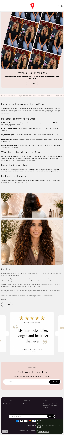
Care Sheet (6, 404)
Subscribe (55, 382)
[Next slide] (57, 333)
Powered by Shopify (34, 430)
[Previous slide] (7, 333)
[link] (32, 333)
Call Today (32, 83)
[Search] (58, 5)
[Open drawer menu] (2, 6)
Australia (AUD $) (31, 425)
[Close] (61, 421)
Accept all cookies (44, 431)
